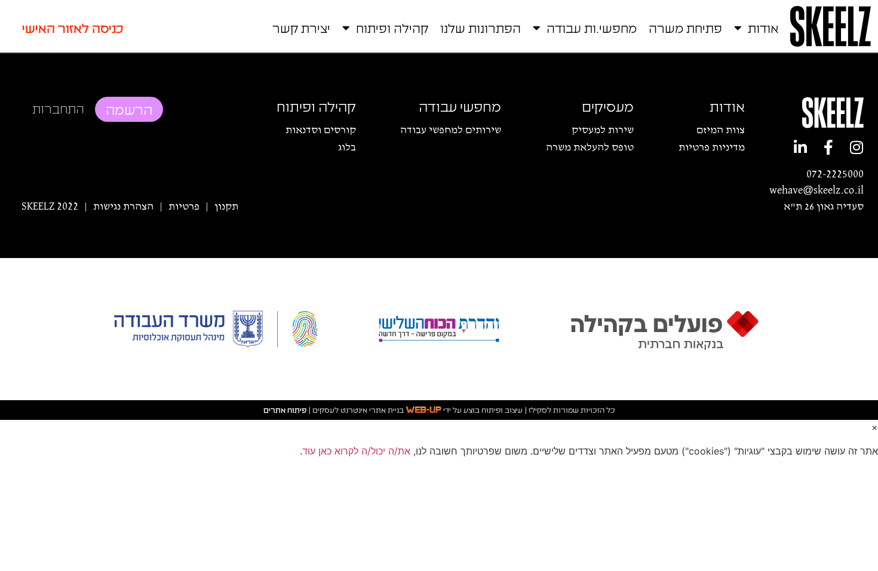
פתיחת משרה (685, 28)
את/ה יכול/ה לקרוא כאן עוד (356, 451)
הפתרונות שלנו (480, 28)
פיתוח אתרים (284, 410)
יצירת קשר (301, 28)
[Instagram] (856, 147)
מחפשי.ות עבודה (592, 28)
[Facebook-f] (828, 147)
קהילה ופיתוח (392, 28)
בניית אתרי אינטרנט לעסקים (358, 410)
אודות (763, 28)
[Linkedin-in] (800, 147)
